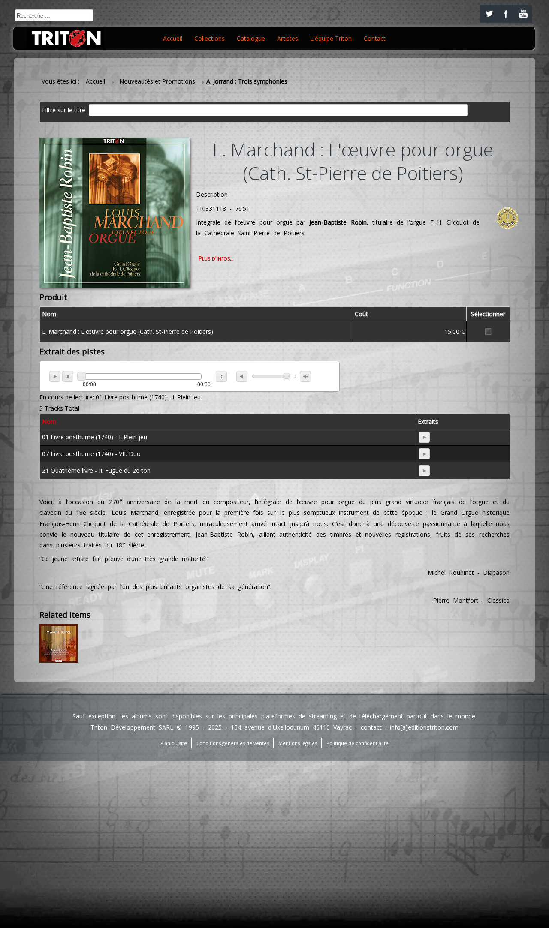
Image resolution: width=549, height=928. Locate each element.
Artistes (287, 38)
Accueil (172, 38)
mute (241, 376)
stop (67, 376)
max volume (305, 376)
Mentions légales (297, 743)
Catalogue (251, 38)
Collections (209, 38)
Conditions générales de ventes (232, 743)
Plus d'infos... (216, 258)
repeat (221, 376)
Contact (375, 38)
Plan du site (173, 743)
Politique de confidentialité (357, 743)
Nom (49, 421)
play (54, 376)
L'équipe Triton (331, 38)
